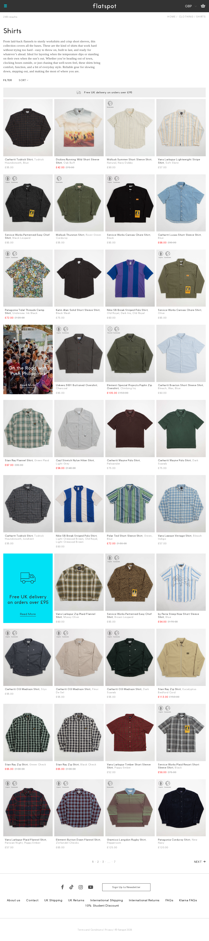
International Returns (144, 900)
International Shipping (106, 900)
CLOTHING (186, 16)
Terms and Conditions (90, 929)
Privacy (109, 929)
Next (198, 861)
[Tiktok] (71, 887)
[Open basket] (203, 6)
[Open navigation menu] (5, 6)
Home (171, 16)
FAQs (169, 900)
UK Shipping (53, 900)
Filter (7, 80)
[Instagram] (81, 887)
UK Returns (76, 900)
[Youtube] (90, 887)
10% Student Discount (102, 905)
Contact (32, 900)
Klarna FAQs (188, 900)
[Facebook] (62, 887)
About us (13, 900)
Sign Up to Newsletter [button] (126, 887)
